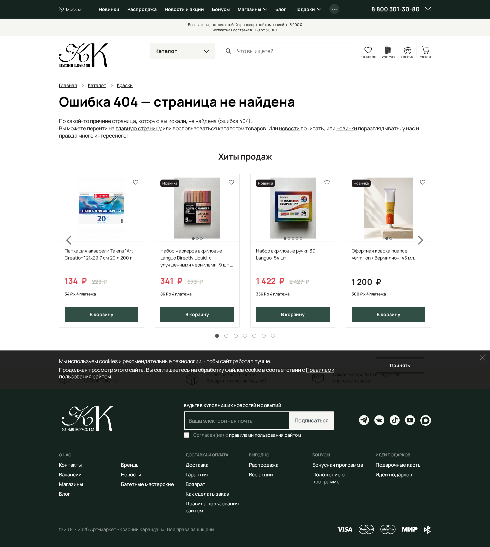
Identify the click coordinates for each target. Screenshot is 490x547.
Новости (131, 474)
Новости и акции (184, 9)
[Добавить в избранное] (135, 182)
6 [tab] (264, 336)
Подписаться (312, 420)
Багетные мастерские (147, 484)
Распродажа (142, 9)
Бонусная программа (337, 464)
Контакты (70, 464)
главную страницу (139, 128)
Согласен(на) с (247, 435)
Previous (65, 251)
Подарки (304, 9)
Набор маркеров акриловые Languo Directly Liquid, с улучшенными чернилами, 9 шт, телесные (195, 258)
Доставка (197, 464)
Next (425, 251)
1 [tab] (217, 336)
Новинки (109, 9)
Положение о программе (328, 478)
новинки (346, 128)
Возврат (195, 484)
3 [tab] (236, 336)
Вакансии (70, 474)
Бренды (130, 464)
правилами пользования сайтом (265, 435)
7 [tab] (273, 336)
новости (289, 128)
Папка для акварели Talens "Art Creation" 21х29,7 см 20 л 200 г (99, 254)
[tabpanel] (101, 251)
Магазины (249, 9)
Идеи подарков (394, 474)
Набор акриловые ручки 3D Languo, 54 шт (285, 254)
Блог (280, 9)
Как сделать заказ (207, 493)
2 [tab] (226, 336)
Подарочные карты (398, 464)
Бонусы (221, 9)
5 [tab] (254, 336)
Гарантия (197, 474)
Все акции (261, 474)
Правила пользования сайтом (212, 507)
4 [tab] (245, 336)
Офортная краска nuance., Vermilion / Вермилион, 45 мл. (383, 254)
